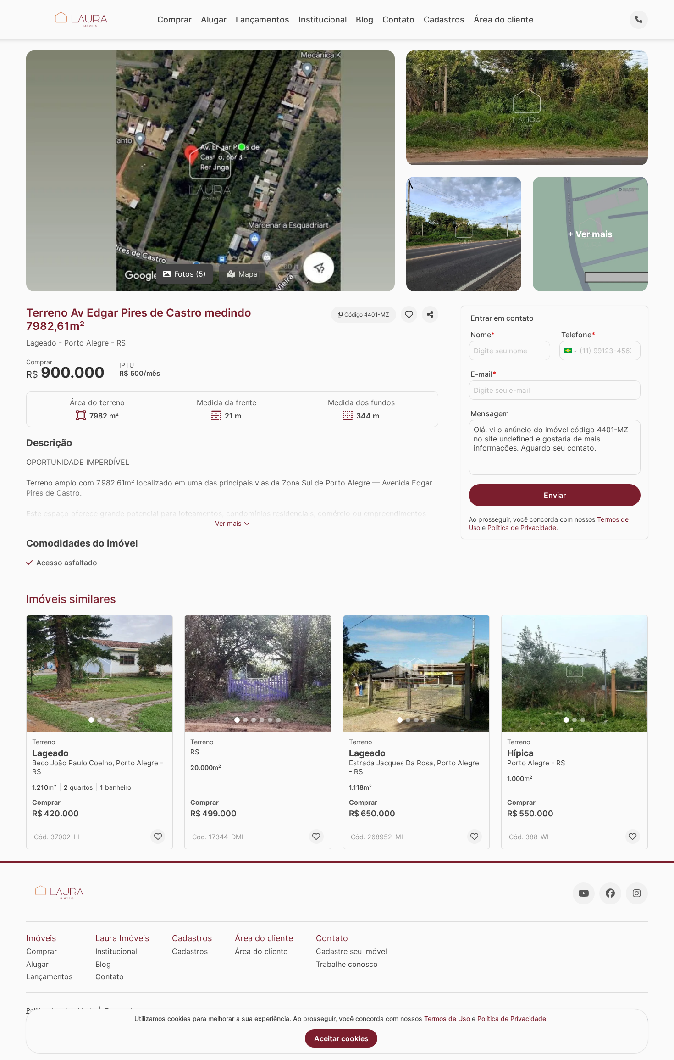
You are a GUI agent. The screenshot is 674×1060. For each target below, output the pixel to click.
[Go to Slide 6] (278, 720)
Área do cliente (504, 19)
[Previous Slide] (36, 673)
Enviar (555, 495)
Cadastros (444, 19)
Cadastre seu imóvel (351, 951)
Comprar (174, 19)
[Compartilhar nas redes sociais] (430, 314)
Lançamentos (262, 19)
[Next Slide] (162, 673)
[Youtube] (584, 893)
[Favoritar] (409, 314)
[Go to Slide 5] (270, 720)
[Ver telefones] (639, 20)
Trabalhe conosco (347, 964)
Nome (482, 334)
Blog (364, 19)
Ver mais (228, 523)
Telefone (578, 334)
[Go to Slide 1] (91, 720)
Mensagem (489, 413)
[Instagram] (637, 893)
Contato (398, 19)
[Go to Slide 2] (99, 720)
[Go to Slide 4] (262, 720)
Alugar (214, 19)
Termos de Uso (447, 1018)
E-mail (483, 374)
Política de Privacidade (521, 527)
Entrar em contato (502, 318)
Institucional (322, 19)
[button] (99, 673)
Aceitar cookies (341, 1038)
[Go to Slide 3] (107, 720)
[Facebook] (610, 893)
